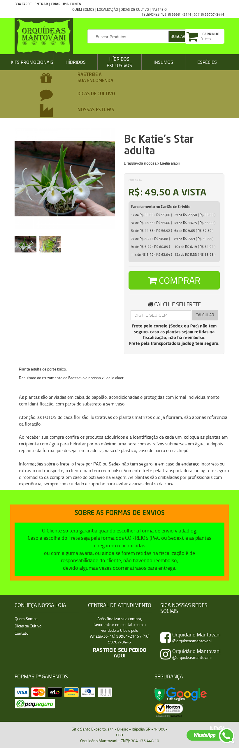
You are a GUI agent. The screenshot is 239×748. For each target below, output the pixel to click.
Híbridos (76, 62)
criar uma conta (66, 4)
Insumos (163, 62)
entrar (41, 4)
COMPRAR (179, 280)
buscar (178, 36)
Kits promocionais (32, 62)
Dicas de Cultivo (135, 9)
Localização (107, 9)
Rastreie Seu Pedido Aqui (119, 653)
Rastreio (159, 9)
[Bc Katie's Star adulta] (26, 243)
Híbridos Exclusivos (119, 62)
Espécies (207, 62)
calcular (205, 314)
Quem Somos (83, 9)
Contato (21, 633)
